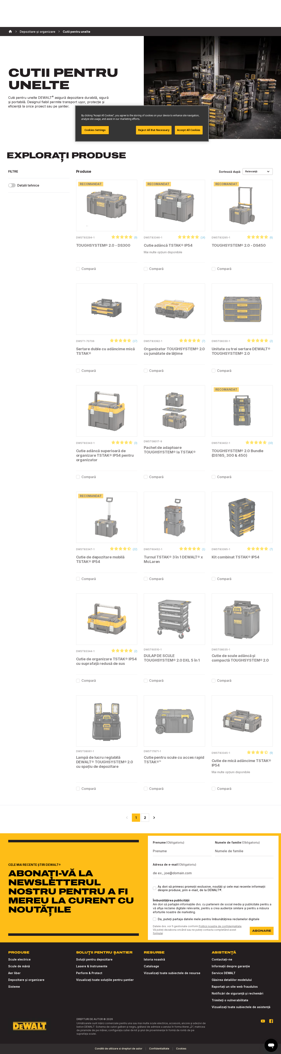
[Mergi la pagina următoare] (154, 818)
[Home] (10, 31)
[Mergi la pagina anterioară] (127, 818)
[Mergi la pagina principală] (29, 1026)
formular (158, 933)
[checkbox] (78, 269)
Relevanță (251, 171)
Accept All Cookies (188, 130)
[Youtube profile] (263, 1021)
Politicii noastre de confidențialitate (220, 926)
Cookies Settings (95, 130)
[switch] (12, 185)
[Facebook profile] (271, 1021)
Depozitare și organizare (37, 31)
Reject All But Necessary (154, 130)
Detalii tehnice (28, 185)
